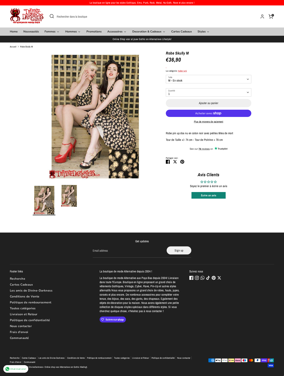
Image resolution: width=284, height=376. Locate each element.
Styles (202, 31)
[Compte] (262, 16)
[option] (94, 118)
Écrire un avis (208, 195)
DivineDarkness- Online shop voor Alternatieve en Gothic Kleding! (58, 366)
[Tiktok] (208, 278)
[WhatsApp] (202, 278)
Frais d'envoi (19, 332)
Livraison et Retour (23, 314)
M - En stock (175, 80)
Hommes (71, 31)
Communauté (19, 338)
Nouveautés (31, 31)
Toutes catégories (23, 308)
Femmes (50, 31)
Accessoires (115, 31)
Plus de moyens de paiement (208, 121)
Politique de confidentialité (30, 320)
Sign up (179, 250)
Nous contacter (21, 326)
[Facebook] (191, 278)
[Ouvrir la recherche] (51, 16)
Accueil (13, 46)
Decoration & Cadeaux (147, 31)
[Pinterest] (214, 278)
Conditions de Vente (24, 296)
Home (14, 31)
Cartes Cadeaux (181, 31)
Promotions (94, 31)
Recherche (17, 279)
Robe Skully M (26, 46)
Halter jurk (182, 70)
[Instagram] (197, 278)
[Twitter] (219, 278)
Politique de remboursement (30, 302)
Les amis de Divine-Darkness (31, 290)
